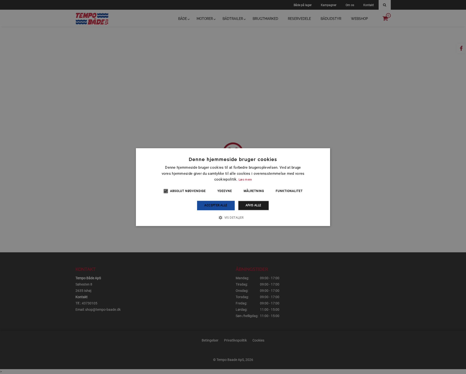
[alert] (233, 187)
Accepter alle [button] (215, 205)
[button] (232, 217)
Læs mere (245, 180)
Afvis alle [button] (253, 205)
